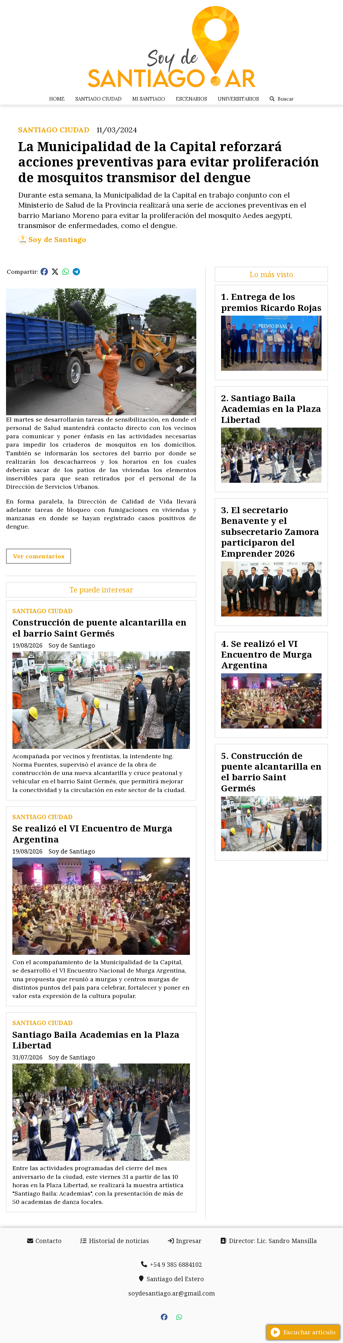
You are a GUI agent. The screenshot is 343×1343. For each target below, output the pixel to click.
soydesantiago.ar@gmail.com (171, 1293)
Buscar (286, 99)
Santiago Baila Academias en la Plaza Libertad (96, 1039)
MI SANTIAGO (148, 99)
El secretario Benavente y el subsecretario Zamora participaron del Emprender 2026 (270, 531)
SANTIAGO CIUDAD (98, 99)
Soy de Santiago (57, 239)
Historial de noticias (118, 1241)
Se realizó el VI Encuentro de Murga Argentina (92, 833)
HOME (57, 99)
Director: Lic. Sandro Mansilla (272, 1241)
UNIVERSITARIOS (238, 99)
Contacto (48, 1241)
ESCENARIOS (191, 99)
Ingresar (188, 1241)
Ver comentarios (38, 556)
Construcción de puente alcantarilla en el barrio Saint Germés (99, 627)
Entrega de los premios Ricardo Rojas (271, 302)
